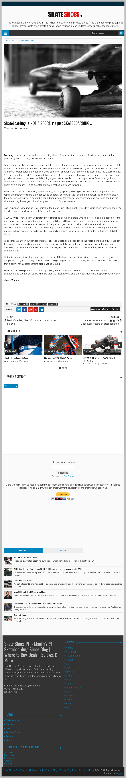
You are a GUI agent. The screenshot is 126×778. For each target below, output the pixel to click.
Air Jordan (71, 651)
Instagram (9, 758)
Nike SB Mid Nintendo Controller (27, 557)
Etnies (69, 675)
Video (9, 740)
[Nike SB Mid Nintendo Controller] (8, 561)
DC (67, 663)
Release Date (13, 732)
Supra (69, 703)
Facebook (9, 755)
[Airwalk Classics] (8, 618)
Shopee (8, 752)
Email (97, 309)
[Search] (121, 33)
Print (107, 309)
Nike (32, 304)
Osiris (69, 699)
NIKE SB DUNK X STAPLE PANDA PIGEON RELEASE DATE (99, 359)
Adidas (69, 647)
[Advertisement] (63, 140)
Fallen (69, 679)
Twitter (8, 760)
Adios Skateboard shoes (23, 580)
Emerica (21, 304)
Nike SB (70, 695)
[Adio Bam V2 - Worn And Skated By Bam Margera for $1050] (8, 607)
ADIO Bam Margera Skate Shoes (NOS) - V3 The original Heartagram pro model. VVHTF (49, 568)
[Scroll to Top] (122, 773)
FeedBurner (69, 476)
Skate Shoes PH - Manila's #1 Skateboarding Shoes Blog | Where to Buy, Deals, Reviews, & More (30, 652)
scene (51, 304)
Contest (10, 724)
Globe (69, 683)
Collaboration (73, 655)
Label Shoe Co (73, 687)
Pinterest (9, 763)
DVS (68, 667)
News (9, 728)
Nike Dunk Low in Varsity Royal (16, 358)
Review (9, 736)
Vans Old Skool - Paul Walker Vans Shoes (30, 592)
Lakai (68, 691)
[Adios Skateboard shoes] (8, 584)
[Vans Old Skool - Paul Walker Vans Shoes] (8, 595)
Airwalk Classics (20, 615)
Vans (68, 707)
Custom (70, 659)
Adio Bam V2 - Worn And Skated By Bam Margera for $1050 (38, 603)
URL (116, 309)
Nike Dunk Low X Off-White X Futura (58, 358)
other (42, 304)
